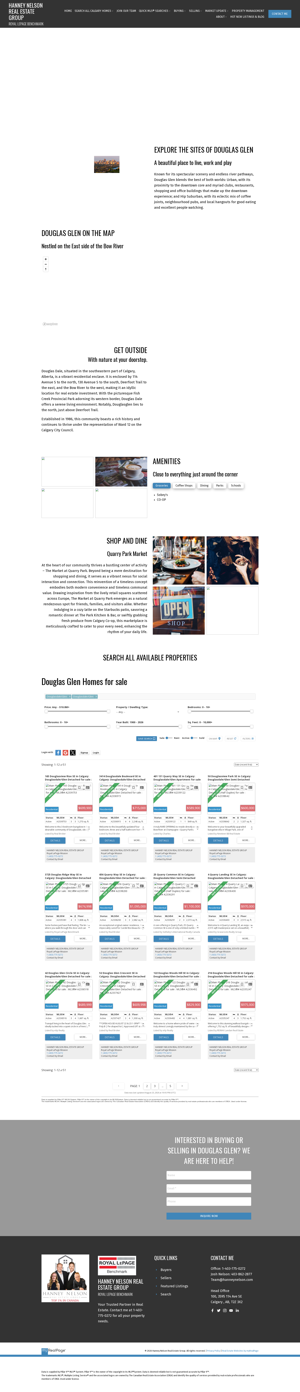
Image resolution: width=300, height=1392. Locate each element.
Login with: (47, 752)
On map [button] (213, 738)
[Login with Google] (65, 754)
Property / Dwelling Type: (132, 707)
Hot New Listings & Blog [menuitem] (247, 16)
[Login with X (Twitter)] (73, 754)
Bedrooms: (199, 707)
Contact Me (280, 13)
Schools (236, 485)
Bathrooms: (56, 722)
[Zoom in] (45, 259)
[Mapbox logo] (50, 324)
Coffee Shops (184, 485)
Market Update (215, 11)
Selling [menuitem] (194, 11)
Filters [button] (247, 738)
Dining (204, 485)
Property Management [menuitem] (248, 11)
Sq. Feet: (200, 722)
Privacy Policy (213, 1350)
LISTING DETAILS (55, 840)
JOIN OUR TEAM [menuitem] (126, 11)
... (162, 1086)
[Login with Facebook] (58, 754)
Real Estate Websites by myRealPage (240, 1350)
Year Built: (129, 722)
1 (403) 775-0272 (55, 856)
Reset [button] (230, 738)
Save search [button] (145, 738)
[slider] (46, 711)
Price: (56, 707)
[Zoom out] (45, 264)
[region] (150, 291)
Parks (219, 485)
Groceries (162, 485)
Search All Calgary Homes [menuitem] (93, 11)
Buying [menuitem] (179, 11)
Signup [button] (84, 752)
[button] (279, 14)
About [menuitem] (220, 16)
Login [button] (96, 752)
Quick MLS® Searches (153, 11)
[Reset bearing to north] (45, 269)
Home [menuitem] (68, 11)
